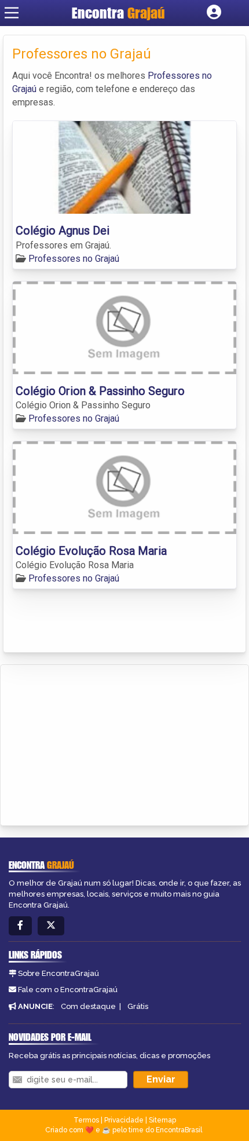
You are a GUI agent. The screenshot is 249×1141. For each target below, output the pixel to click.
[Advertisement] (96, 743)
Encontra (118, 12)
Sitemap (162, 1120)
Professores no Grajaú (73, 258)
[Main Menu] (11, 12)
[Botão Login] (214, 12)
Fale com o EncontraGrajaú (68, 989)
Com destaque (88, 1006)
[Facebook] (20, 925)
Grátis (137, 1006)
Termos (86, 1120)
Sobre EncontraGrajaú (58, 973)
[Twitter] (51, 925)
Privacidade (124, 1120)
